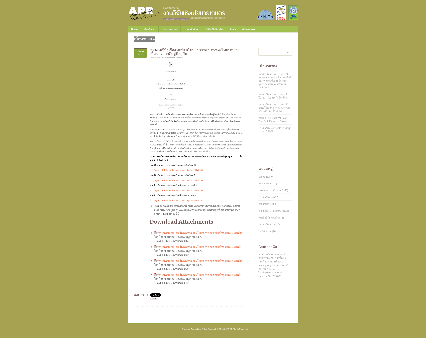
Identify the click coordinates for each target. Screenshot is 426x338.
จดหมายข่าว (265, 183)
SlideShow (264, 176)
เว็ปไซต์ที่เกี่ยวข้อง (212, 29)
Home (134, 29)
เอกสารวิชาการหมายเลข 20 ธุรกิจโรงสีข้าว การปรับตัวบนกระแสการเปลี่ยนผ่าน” (274, 108)
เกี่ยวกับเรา (148, 29)
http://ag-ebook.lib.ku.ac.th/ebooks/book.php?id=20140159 (176, 180)
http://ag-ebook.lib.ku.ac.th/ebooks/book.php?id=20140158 (176, 190)
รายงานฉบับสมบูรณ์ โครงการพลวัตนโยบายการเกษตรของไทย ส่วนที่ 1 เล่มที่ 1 (199, 274)
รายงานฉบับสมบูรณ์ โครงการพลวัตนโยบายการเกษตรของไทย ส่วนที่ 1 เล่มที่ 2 (199, 260)
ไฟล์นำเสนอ (265, 231)
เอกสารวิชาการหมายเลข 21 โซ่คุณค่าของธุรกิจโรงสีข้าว (273, 96)
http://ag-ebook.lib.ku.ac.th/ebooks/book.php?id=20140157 (176, 200)
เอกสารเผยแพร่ (167, 29)
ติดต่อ (233, 29)
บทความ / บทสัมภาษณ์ (270, 190)
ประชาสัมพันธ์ (191, 29)
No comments (168, 57)
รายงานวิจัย (155, 57)
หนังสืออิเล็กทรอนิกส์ (269, 217)
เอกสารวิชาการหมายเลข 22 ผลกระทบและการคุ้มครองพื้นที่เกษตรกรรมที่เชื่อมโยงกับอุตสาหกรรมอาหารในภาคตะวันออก (275, 80)
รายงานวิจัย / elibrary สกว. (272, 210)
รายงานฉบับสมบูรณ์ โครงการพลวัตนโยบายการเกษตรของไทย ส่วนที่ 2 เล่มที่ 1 (199, 246)
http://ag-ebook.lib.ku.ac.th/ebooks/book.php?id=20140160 (176, 170)
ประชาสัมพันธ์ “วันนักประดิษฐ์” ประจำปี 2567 (274, 129)
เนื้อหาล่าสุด (248, 29)
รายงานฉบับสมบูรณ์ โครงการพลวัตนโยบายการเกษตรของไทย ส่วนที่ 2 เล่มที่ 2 (199, 232)
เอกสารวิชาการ (266, 224)
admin (180, 57)
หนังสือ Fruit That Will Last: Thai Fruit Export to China (272, 119)
